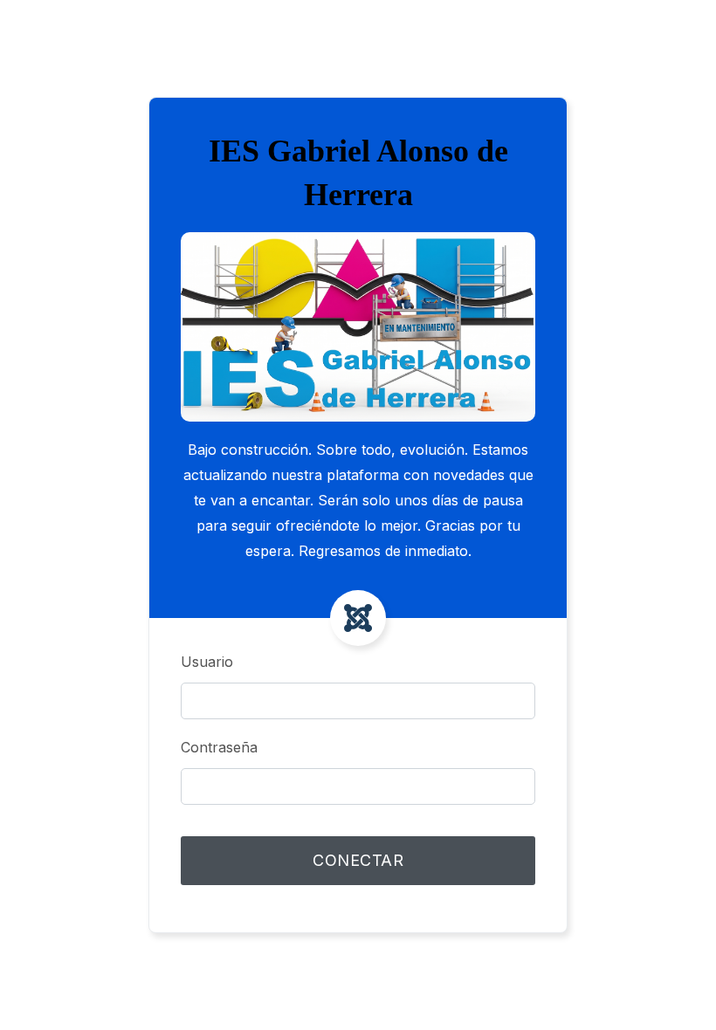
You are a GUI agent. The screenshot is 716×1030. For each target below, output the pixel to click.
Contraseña (219, 747)
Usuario (207, 661)
